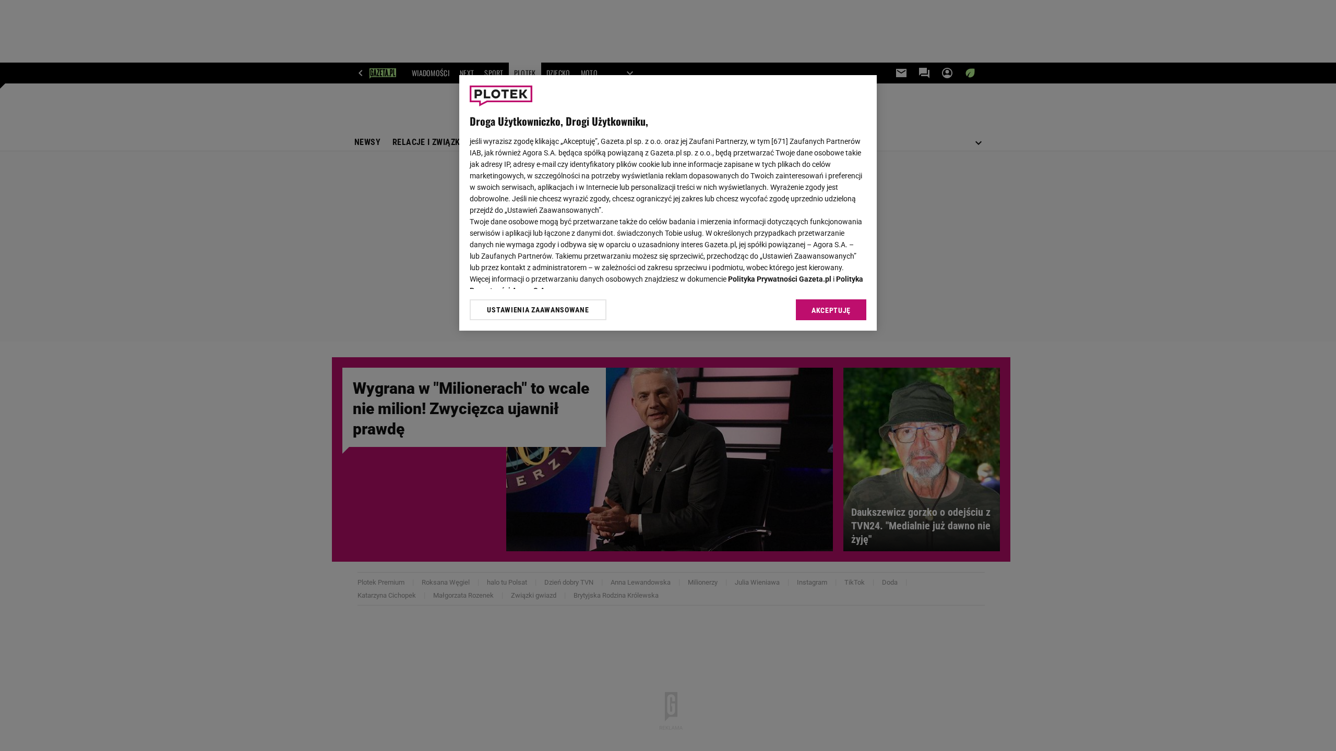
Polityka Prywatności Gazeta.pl (779, 279)
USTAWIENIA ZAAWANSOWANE (538, 310)
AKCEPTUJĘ (831, 310)
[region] (668, 203)
